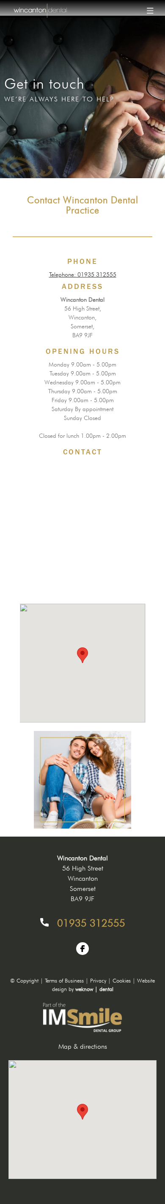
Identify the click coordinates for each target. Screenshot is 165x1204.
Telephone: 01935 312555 (82, 274)
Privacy (98, 980)
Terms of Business (64, 980)
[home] (38, 10)
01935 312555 (91, 923)
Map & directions (82, 1046)
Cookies (122, 980)
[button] (150, 10)
